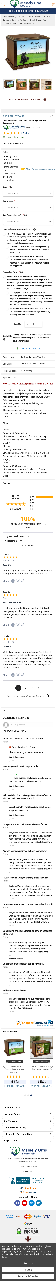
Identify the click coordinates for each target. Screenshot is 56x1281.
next (51, 1066)
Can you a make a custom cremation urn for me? (25, 824)
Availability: (8, 336)
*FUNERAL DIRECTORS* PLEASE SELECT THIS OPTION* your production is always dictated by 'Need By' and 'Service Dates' (30, 312)
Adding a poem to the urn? (15, 990)
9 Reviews (25, 133)
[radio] (41, 497)
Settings (28, 1263)
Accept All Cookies (28, 1276)
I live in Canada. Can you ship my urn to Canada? (25, 877)
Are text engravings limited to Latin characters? (25, 851)
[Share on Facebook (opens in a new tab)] (13, 581)
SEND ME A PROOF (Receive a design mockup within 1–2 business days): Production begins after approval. (29, 250)
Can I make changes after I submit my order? (23, 964)
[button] (10, 761)
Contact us (28, 1172)
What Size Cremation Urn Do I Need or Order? (23, 738)
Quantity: (18, 324)
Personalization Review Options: (18, 229)
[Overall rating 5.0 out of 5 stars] (11, 134)
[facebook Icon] (17, 1203)
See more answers (16, 959)
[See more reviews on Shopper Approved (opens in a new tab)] (22, 581)
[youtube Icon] (24, 1203)
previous (4, 1066)
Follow (5, 742)
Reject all (28, 1269)
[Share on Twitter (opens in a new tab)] (18, 581)
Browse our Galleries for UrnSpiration (25, 99)
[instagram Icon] (32, 1203)
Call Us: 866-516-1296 (28, 1166)
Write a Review (28, 545)
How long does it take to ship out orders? (22, 766)
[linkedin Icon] (39, 1203)
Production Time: (11, 272)
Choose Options (14, 1061)
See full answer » (16, 757)
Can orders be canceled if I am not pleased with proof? (28, 904)
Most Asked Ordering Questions (39, 169)
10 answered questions (13, 137)
